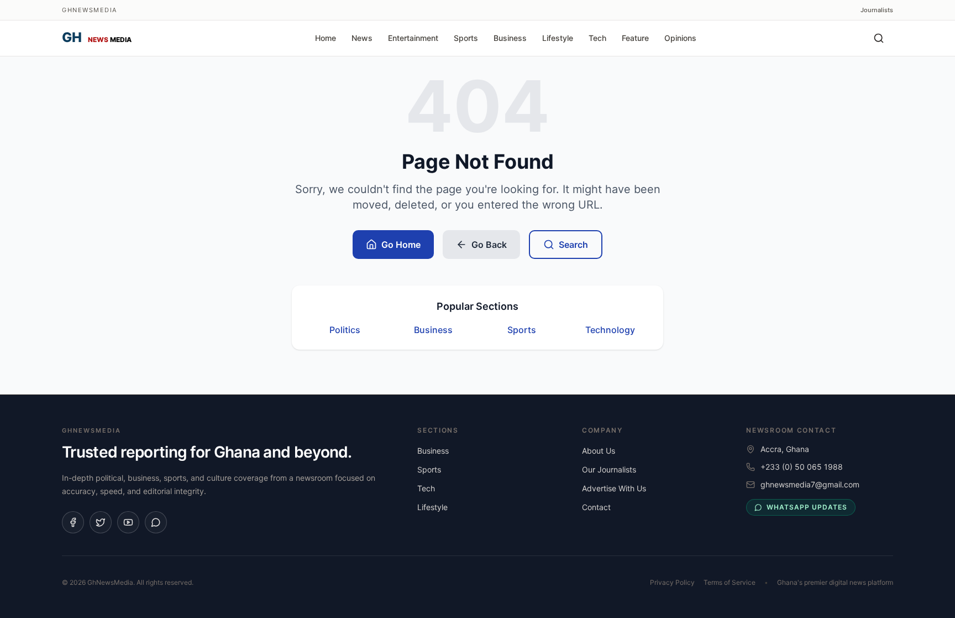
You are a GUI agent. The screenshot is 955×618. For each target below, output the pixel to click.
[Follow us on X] (101, 522)
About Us (598, 450)
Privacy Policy (672, 582)
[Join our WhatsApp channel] (156, 522)
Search (573, 244)
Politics (344, 329)
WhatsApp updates (807, 507)
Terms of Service (729, 582)
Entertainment (413, 38)
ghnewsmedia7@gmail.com (809, 484)
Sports (466, 38)
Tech (597, 38)
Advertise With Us (614, 488)
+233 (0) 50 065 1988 (801, 466)
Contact (596, 507)
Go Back (489, 244)
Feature (635, 38)
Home (325, 38)
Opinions (680, 38)
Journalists (876, 10)
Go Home (401, 244)
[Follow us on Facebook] (73, 522)
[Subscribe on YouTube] (128, 522)
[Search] (879, 38)
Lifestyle (557, 38)
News (361, 38)
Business (510, 38)
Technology (610, 329)
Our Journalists (609, 469)
